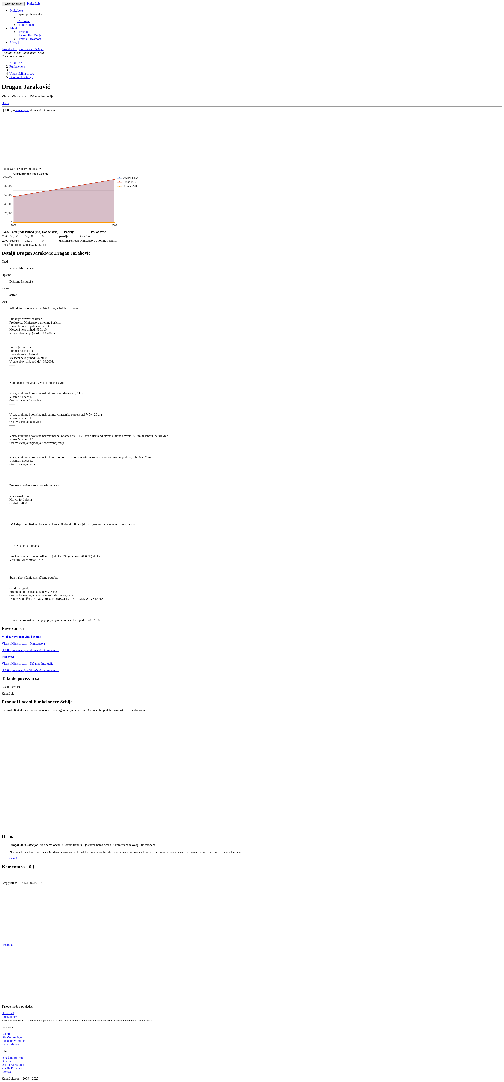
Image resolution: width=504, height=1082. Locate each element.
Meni (13, 28)
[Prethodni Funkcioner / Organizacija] (3, 875)
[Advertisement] (120, 139)
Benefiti (6, 1033)
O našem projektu (13, 1057)
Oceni (5, 103)
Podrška (7, 1072)
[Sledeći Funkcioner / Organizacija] (6, 875)
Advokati (23, 21)
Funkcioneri (25, 24)
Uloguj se (15, 42)
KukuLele (16, 10)
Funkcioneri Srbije (13, 1040)
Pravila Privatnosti (29, 39)
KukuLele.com (11, 1044)
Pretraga (23, 31)
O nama (6, 1061)
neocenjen (22, 110)
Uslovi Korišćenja (29, 35)
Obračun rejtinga (12, 1037)
